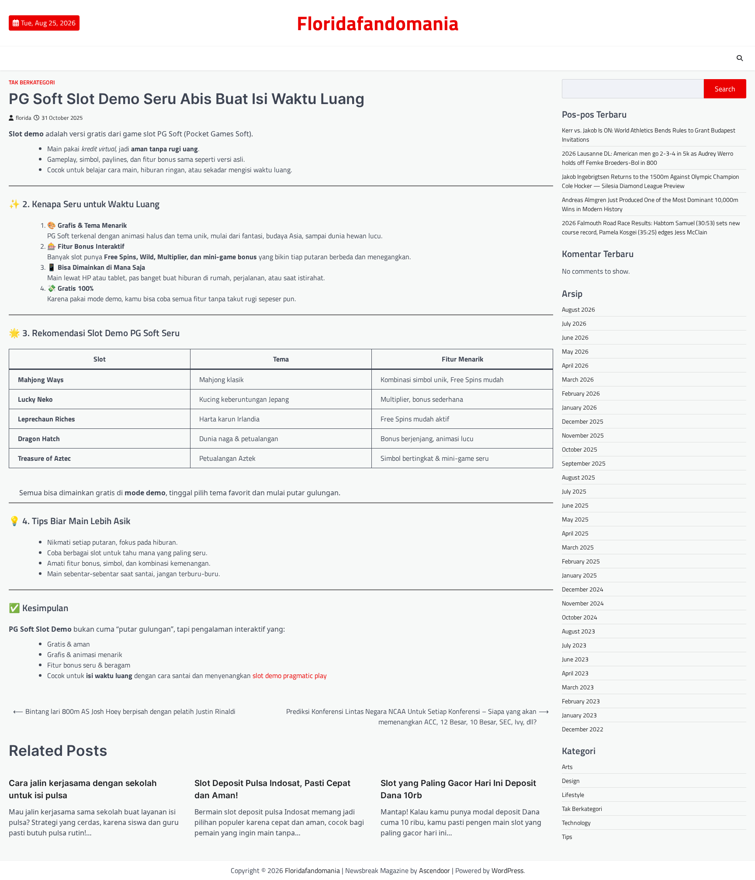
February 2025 (581, 561)
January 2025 (579, 575)
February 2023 (581, 701)
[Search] (739, 58)
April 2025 (575, 533)
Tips (567, 836)
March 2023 (578, 687)
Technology (576, 822)
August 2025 (578, 477)
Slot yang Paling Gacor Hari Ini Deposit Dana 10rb (458, 789)
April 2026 (575, 365)
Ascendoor (434, 870)
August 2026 (578, 309)
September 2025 (584, 463)
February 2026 (581, 393)
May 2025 (575, 519)
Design (571, 780)
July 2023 (574, 645)
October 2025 (579, 449)
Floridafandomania (378, 23)
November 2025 (583, 435)
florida (23, 118)
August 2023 (578, 631)
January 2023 (579, 715)
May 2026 (575, 351)
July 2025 (574, 491)
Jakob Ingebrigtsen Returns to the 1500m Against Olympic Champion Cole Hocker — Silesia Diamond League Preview (650, 181)
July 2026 (574, 323)
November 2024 (583, 603)
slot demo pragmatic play (290, 675)
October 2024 (579, 617)
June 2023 (575, 659)
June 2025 (575, 505)
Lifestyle (573, 794)
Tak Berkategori (32, 82)
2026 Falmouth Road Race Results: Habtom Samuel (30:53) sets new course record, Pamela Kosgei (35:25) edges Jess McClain (651, 227)
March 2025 (578, 547)
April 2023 (575, 673)
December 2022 (582, 729)
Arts (567, 766)
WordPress (507, 870)
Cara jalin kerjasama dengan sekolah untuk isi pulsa (83, 789)
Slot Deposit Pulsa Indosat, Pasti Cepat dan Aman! (272, 789)
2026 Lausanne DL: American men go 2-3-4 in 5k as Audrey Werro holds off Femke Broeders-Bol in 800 (647, 158)
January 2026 (579, 407)
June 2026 (575, 337)
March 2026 (578, 379)
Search (725, 88)
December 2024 (582, 589)
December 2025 (582, 421)
